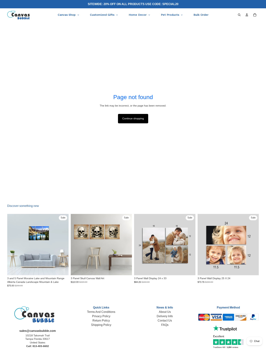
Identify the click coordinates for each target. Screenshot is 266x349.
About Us (165, 311)
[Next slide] (63, 245)
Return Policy (101, 320)
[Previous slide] (12, 245)
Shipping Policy (101, 324)
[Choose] (63, 270)
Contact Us (165, 320)
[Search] (239, 15)
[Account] (247, 15)
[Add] (190, 270)
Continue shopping (133, 118)
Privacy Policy (101, 316)
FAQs (164, 324)
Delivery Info (165, 316)
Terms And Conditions (101, 311)
